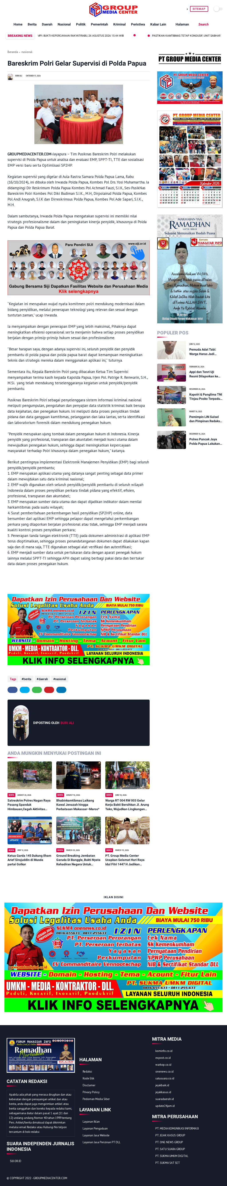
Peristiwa (138, 24)
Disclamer (89, 1085)
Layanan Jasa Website (96, 1135)
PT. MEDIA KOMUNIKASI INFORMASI (177, 1128)
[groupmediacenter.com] (113, 15)
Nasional (64, 24)
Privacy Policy (91, 1092)
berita (27, 679)
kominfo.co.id (163, 1051)
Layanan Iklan (91, 1122)
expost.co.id (163, 1058)
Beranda (13, 52)
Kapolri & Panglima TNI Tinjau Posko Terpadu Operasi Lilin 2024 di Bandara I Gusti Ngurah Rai (205, 397)
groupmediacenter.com (50, 1178)
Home (18, 24)
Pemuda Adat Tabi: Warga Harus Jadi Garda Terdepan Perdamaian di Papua (204, 352)
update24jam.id (165, 1106)
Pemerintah (99, 24)
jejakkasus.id (163, 1092)
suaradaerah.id (164, 1099)
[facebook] (7, 9)
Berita (32, 24)
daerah (43, 679)
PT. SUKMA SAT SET (167, 1163)
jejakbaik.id (162, 1085)
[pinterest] (22, 9)
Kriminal (119, 24)
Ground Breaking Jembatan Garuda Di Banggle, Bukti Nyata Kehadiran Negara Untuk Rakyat (78, 860)
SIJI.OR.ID (15, 1161)
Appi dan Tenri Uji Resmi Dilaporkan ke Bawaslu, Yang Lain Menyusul (203, 374)
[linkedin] (61, 690)
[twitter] (12, 9)
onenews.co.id (164, 1071)
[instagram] (27, 9)
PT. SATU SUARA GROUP (170, 1149)
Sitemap (199, 8)
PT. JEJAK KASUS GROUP (170, 1135)
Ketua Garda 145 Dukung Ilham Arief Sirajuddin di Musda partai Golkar (29, 860)
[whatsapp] (17, 9)
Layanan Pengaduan (95, 1128)
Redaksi (87, 1071)
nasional (27, 52)
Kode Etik (88, 1078)
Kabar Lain (158, 24)
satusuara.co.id (164, 1078)
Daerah (47, 24)
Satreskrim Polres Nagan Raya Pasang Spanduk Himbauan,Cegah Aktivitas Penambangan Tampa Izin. (29, 805)
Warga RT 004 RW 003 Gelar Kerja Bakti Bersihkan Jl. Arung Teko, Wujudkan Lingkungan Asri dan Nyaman (127, 805)
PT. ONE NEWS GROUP (169, 1142)
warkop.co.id (163, 1065)
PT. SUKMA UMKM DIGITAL (171, 1156)
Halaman (182, 24)
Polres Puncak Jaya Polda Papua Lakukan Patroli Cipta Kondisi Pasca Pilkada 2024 (204, 441)
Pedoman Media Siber (96, 1099)
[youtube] (32, 9)
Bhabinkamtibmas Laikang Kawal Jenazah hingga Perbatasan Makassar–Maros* (77, 805)
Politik (81, 24)
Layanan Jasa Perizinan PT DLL (101, 1142)
